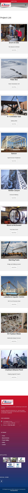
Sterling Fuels (14, 260)
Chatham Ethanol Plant (14, 370)
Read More (14, 50)
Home (3, 435)
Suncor (14, 153)
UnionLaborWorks (14, 490)
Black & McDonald (14, 225)
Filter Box (14, 80)
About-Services (5, 438)
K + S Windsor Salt (14, 117)
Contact (4, 444)
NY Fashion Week (14, 334)
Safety (3, 442)
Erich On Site (14, 43)
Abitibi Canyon (14, 190)
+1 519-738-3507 (11, 425)
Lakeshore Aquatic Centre (14, 297)
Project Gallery (5, 440)
